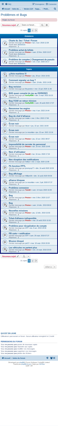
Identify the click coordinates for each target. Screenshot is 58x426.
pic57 (27, 243)
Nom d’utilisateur (17, 152)
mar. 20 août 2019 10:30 (42, 220)
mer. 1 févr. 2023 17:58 (40, 118)
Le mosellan (29, 132)
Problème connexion (19, 188)
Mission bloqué (16, 241)
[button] (36, 30)
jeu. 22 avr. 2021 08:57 (41, 139)
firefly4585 (29, 95)
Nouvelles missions (18, 211)
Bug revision (15, 87)
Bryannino (29, 89)
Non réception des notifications (24, 159)
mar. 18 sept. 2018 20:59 (40, 243)
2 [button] (32, 30)
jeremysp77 (29, 168)
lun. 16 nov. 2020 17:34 (41, 154)
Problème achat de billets (21, 50)
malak (27, 118)
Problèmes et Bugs (14, 14)
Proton (28, 43)
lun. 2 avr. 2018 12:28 (41, 43)
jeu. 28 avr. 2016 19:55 (41, 76)
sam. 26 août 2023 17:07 (44, 103)
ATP (26, 228)
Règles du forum (8, 20)
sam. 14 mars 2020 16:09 (42, 190)
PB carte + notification (19, 233)
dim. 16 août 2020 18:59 (45, 168)
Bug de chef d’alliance (19, 116)
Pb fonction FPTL (17, 166)
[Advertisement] (29, 300)
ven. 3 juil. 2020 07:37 (44, 182)
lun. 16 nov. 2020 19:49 (41, 146)
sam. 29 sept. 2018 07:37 (39, 236)
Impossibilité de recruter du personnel (27, 144)
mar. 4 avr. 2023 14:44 (41, 111)
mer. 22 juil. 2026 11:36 (43, 89)
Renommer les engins (19, 108)
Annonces (21, 45)
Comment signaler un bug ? (22, 80)
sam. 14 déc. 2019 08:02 (42, 205)
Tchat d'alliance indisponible (22, 218)
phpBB (21, 362)
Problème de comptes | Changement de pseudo (31, 59)
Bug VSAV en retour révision (22, 101)
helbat (27, 162)
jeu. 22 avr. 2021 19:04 (39, 126)
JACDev (42, 364)
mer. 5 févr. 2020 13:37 (41, 197)
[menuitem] (8, 4)
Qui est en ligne (8, 333)
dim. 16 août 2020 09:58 (43, 176)
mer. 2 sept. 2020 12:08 (40, 162)
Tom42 (28, 154)
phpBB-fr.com (26, 364)
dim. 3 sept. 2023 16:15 (44, 95)
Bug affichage (15, 174)
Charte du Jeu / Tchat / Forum (23, 40)
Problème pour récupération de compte (28, 226)
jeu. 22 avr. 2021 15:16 (44, 132)
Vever (27, 126)
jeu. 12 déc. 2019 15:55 (41, 213)
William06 (28, 176)
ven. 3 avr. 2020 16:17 (41, 62)
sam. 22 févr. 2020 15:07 (42, 52)
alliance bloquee (17, 180)
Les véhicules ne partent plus (23, 247)
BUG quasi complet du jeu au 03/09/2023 (28, 93)
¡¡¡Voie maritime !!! (17, 74)
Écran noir (14, 124)
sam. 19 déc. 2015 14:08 (42, 82)
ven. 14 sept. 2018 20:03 (42, 250)
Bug (11, 195)
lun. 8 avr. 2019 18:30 (38, 228)
